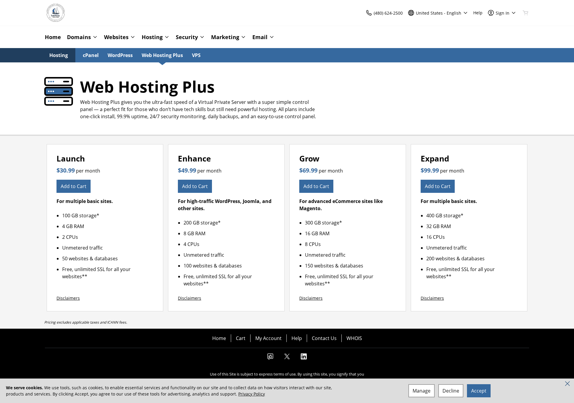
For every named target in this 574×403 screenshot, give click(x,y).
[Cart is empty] (525, 13)
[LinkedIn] (303, 358)
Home (219, 338)
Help (296, 338)
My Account (268, 338)
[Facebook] (270, 358)
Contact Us (324, 338)
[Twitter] (287, 358)
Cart (240, 338)
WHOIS (354, 338)
